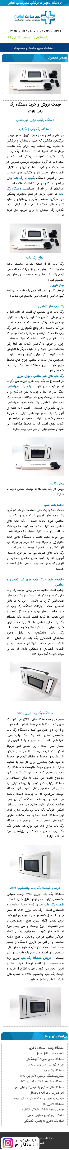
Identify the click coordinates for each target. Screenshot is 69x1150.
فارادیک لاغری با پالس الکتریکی (44, 1121)
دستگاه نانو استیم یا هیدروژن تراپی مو (39, 1087)
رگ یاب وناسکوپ (49, 632)
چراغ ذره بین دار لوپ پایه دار (45, 1064)
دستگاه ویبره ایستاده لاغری (46, 1048)
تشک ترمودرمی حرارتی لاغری (45, 1115)
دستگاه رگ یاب (54, 1070)
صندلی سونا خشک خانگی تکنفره (43, 1109)
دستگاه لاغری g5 (52, 1104)
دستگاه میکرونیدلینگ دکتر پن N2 (42, 1081)
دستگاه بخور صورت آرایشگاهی (44, 1059)
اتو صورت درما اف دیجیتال (47, 1093)
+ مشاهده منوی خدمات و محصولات (34, 48)
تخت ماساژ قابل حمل (50, 1053)
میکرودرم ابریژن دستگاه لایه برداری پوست (37, 1098)
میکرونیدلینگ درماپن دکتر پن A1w (42, 1076)
